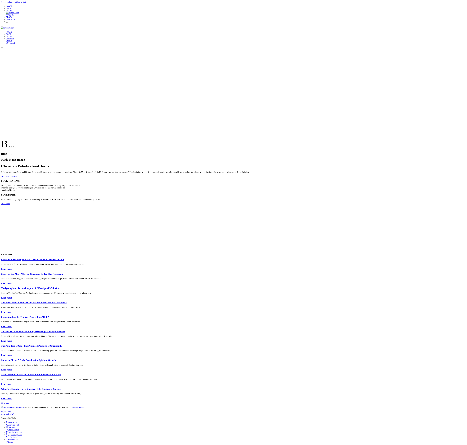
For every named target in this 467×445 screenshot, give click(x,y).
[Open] (7, 22)
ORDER (9, 10)
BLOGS (9, 17)
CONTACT (10, 19)
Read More (5, 176)
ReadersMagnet (78, 407)
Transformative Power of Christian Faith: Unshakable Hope (31, 374)
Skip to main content (9, 2)
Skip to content (7, 411)
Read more (6, 269)
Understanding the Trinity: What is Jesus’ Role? (25, 317)
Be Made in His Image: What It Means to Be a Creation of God (32, 259)
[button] (7, 414)
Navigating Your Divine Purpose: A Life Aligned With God (30, 288)
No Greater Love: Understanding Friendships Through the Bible (33, 331)
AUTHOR (10, 15)
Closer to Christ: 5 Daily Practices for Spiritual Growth (28, 360)
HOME (9, 6)
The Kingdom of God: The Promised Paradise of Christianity (31, 346)
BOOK (9, 8)
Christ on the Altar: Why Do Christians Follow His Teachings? (32, 274)
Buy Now (13, 176)
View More (5, 403)
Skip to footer (22, 2)
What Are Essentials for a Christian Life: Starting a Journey (31, 389)
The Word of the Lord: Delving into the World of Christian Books (34, 302)
